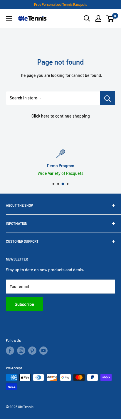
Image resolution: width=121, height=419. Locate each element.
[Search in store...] (107, 98)
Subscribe (24, 304)
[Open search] (87, 18)
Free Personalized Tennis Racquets (60, 4)
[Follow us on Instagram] (21, 350)
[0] (110, 18)
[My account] (98, 18)
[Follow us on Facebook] (10, 350)
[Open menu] (9, 18)
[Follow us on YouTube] (43, 350)
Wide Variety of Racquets (60, 173)
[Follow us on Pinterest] (32, 350)
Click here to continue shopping (60, 115)
